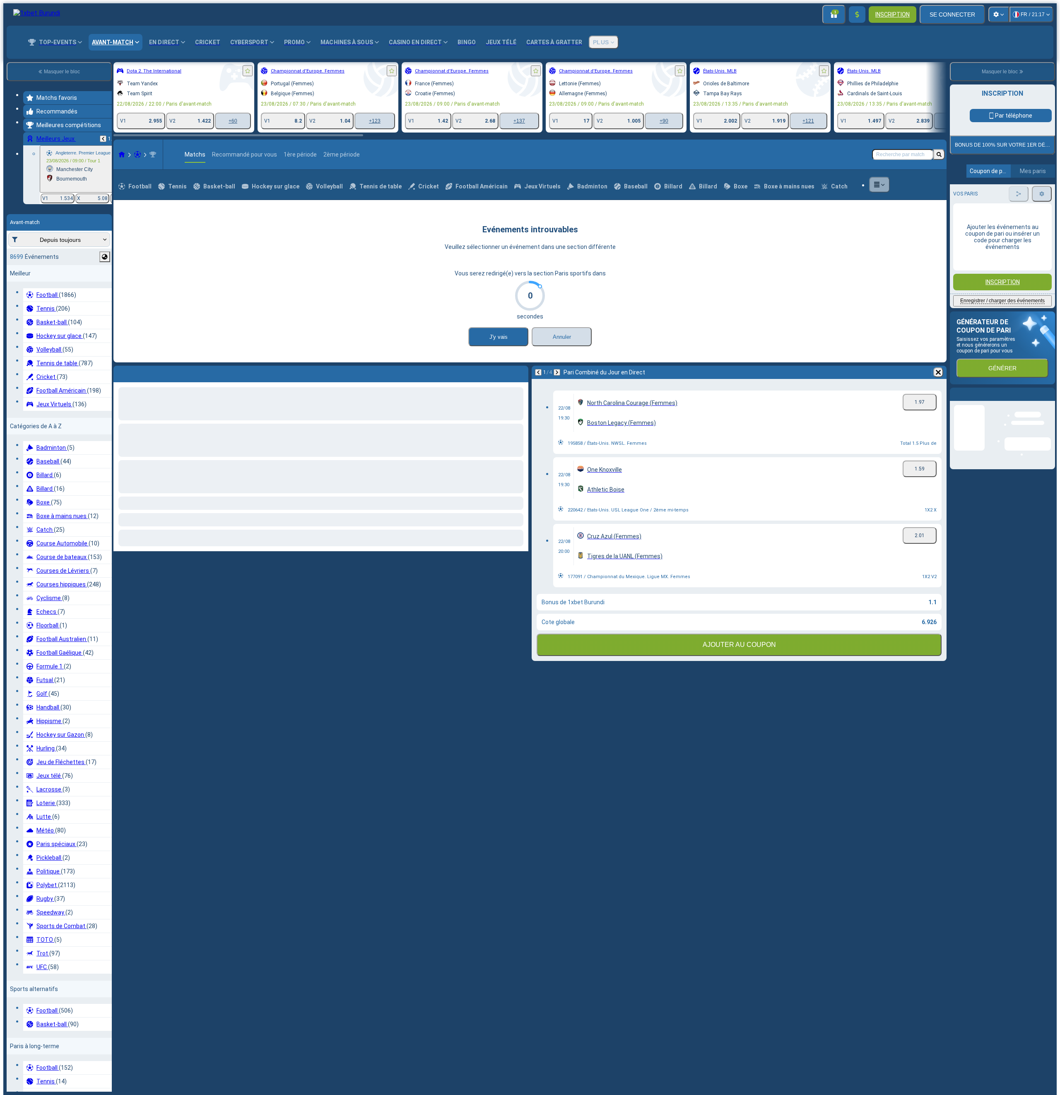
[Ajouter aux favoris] (248, 70)
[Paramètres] (998, 14)
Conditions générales (998, 274)
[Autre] (879, 223)
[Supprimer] (520, 410)
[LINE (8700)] (122, 192)
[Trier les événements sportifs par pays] (104, 256)
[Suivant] (141, 410)
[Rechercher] (939, 192)
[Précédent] (103, 138)
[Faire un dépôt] (857, 14)
